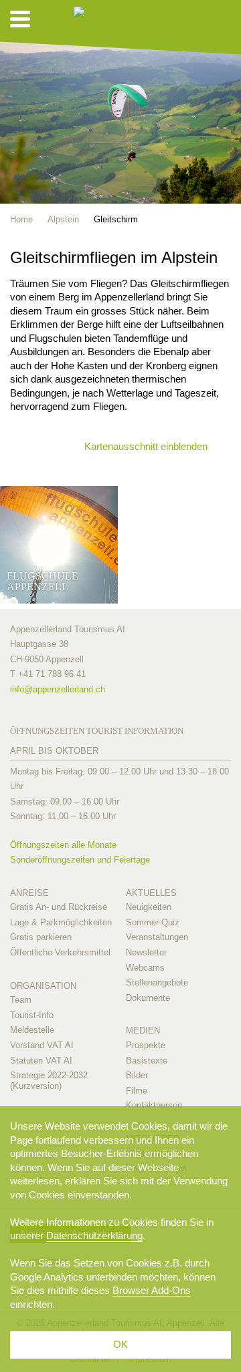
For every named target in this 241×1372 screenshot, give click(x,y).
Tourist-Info (32, 1015)
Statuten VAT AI (41, 1061)
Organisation (43, 986)
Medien (143, 1030)
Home (21, 219)
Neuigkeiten (148, 907)
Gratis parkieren (41, 937)
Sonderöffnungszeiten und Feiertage (80, 860)
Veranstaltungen (157, 937)
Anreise (29, 893)
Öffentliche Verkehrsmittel (60, 952)
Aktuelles (151, 893)
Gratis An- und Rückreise (58, 907)
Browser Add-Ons (151, 1290)
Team (20, 1000)
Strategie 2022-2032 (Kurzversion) (49, 1080)
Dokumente (148, 998)
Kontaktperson (154, 1105)
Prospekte (145, 1045)
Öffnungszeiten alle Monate (63, 845)
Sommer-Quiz (152, 922)
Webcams (145, 968)
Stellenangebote (157, 982)
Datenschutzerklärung (94, 1235)
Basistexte (146, 1061)
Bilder (137, 1075)
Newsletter (146, 952)
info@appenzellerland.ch (57, 689)
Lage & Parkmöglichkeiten (61, 922)
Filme (136, 1091)
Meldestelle (32, 1030)
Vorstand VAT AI (42, 1045)
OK (120, 1344)
